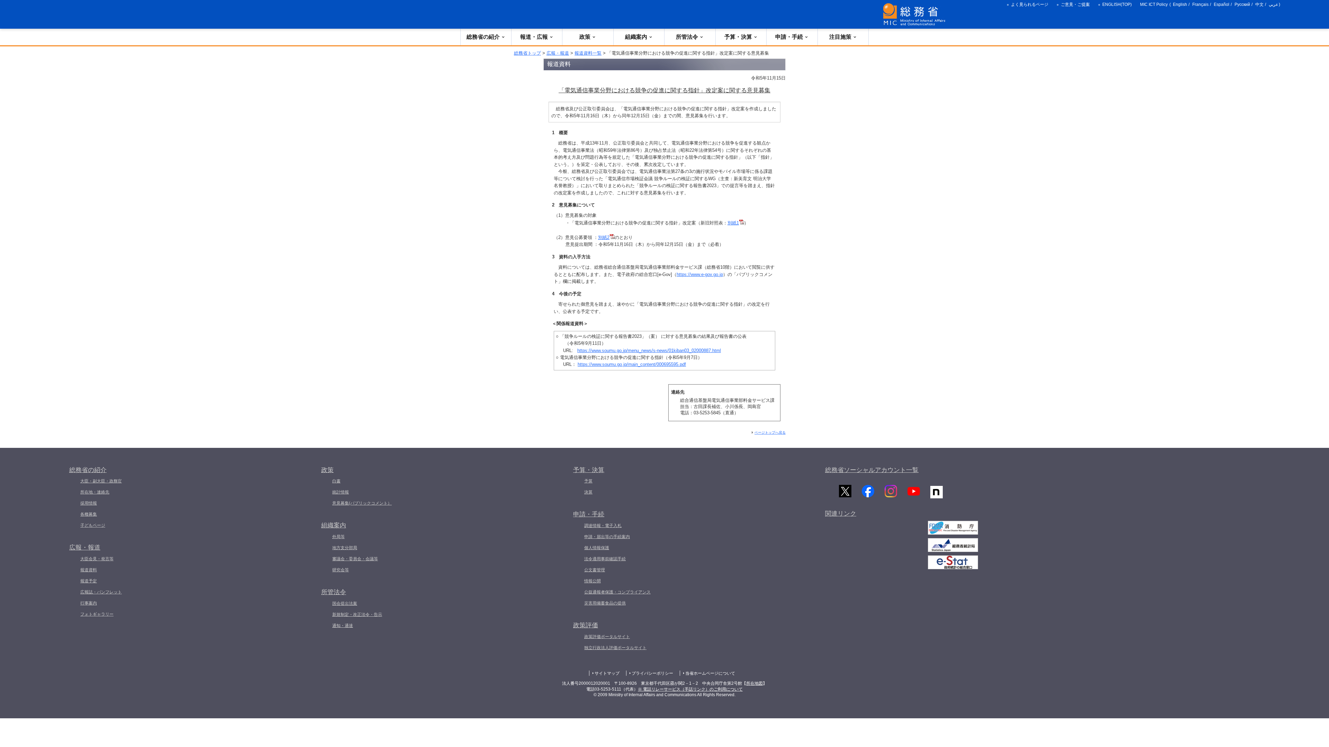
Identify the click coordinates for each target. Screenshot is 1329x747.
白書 (336, 481)
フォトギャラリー (97, 614)
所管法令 (687, 37)
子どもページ (92, 525)
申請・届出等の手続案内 (607, 536)
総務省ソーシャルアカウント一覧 (872, 470)
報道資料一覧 (588, 53)
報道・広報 (534, 37)
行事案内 (88, 603)
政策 (584, 37)
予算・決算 (738, 37)
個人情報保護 (596, 547)
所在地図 (754, 683)
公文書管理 (594, 570)
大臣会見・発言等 (97, 558)
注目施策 (840, 37)
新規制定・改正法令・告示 (357, 614)
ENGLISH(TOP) (1117, 4)
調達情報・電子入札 (603, 525)
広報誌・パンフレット (101, 592)
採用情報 (88, 503)
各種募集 (88, 514)
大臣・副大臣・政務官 (101, 481)
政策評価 (585, 625)
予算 (588, 481)
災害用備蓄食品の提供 (605, 603)
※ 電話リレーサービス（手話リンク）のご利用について (690, 689)
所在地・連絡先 (94, 492)
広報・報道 (557, 53)
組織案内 (636, 37)
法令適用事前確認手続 (605, 558)
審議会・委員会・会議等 (355, 558)
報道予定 (88, 581)
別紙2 (603, 237)
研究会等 (340, 570)
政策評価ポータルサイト (607, 636)
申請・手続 (789, 37)
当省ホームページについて (710, 673)
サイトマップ (607, 673)
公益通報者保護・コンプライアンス (617, 592)
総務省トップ (527, 53)
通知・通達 (342, 625)
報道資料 (88, 570)
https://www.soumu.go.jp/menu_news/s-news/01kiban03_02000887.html (649, 350)
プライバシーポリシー (652, 673)
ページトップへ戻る (770, 432)
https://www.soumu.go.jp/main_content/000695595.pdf (632, 364)
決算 (588, 492)
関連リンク (840, 513)
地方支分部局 (344, 547)
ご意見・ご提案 (1075, 4)
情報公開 (592, 581)
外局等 (338, 536)
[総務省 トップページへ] (915, 14)
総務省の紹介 (483, 37)
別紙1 (733, 222)
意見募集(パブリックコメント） (362, 503)
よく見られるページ (1029, 4)
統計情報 (340, 492)
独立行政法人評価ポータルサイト (615, 647)
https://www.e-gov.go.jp (700, 274)
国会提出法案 (344, 603)
